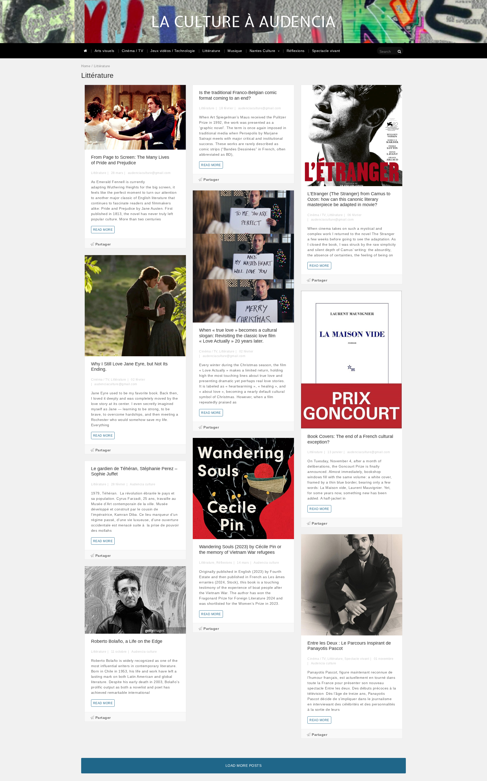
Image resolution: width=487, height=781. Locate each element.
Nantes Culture (262, 51)
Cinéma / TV (132, 51)
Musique (235, 51)
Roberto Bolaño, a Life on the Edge (126, 641)
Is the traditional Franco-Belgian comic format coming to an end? (238, 95)
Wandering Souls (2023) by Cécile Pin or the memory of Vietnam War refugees (240, 549)
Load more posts (243, 766)
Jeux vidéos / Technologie (172, 51)
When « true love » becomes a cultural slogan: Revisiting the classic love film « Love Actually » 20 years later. (238, 336)
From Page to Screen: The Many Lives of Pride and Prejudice (130, 160)
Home (85, 66)
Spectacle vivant (326, 51)
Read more (103, 230)
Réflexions (296, 51)
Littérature (211, 51)
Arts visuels (104, 51)
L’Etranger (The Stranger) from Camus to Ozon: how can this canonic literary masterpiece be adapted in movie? (348, 199)
